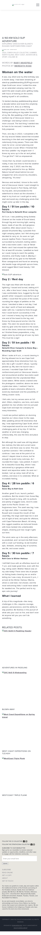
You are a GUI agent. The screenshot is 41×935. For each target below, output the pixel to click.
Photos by (17, 65)
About (5, 878)
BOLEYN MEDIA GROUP (20, 928)
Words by (17, 62)
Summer (33, 52)
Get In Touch (7, 881)
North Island (8, 55)
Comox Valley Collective (18, 52)
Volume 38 (12, 57)
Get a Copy (7, 875)
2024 (4, 52)
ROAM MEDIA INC (17, 925)
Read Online (7, 872)
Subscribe (6, 870)
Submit (5, 863)
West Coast (20, 55)
